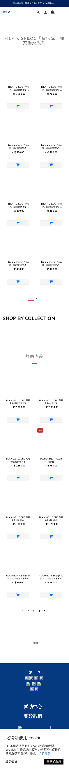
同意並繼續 (54, 761)
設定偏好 (11, 761)
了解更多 (44, 753)
